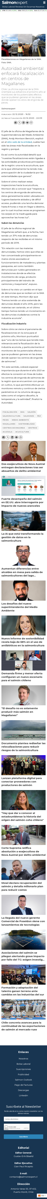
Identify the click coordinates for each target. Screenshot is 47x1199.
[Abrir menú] (44, 3)
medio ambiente (20, 420)
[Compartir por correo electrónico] (27, 122)
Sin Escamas (29, 7)
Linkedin (23, 1095)
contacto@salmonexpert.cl (23, 1176)
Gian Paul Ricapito (23, 1166)
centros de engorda (14, 428)
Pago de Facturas (24, 1085)
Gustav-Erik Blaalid (23, 1156)
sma (22, 412)
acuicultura (22, 432)
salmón (32, 412)
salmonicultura (11, 416)
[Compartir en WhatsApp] (31, 122)
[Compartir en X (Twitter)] (19, 122)
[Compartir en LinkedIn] (23, 122)
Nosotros (40, 7)
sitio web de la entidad (19, 142)
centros (32, 428)
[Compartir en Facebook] (15, 122)
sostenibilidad (26, 424)
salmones (29, 416)
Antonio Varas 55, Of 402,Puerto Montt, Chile (23, 1190)
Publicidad (23, 1074)
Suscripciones (23, 1069)
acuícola (7, 432)
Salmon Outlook (23, 1080)
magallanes (9, 424)
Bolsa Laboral (8, 7)
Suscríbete (23, 1137)
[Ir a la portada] (20, 3)
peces (6, 420)
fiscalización (10, 412)
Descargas (23, 1090)
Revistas (19, 7)
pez (39, 416)
